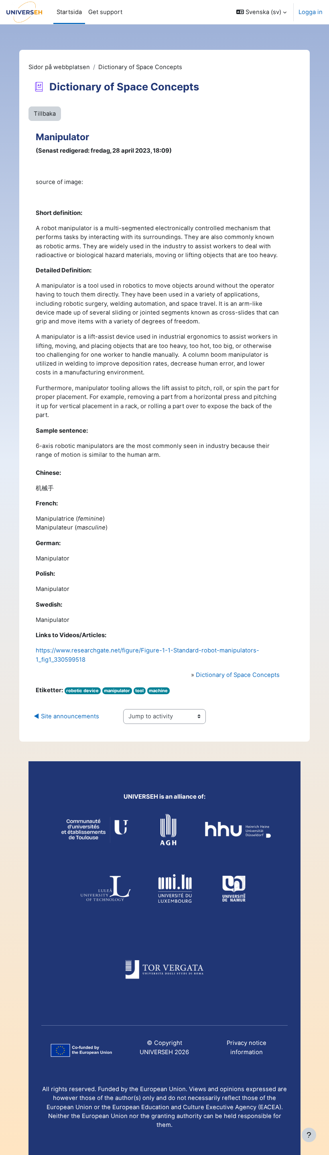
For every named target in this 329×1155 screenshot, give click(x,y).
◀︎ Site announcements (66, 716)
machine (158, 690)
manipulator (117, 690)
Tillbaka (45, 113)
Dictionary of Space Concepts (238, 675)
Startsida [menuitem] (69, 12)
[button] (261, 12)
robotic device (82, 690)
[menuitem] (105, 12)
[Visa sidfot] (309, 1135)
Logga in (311, 12)
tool (139, 690)
